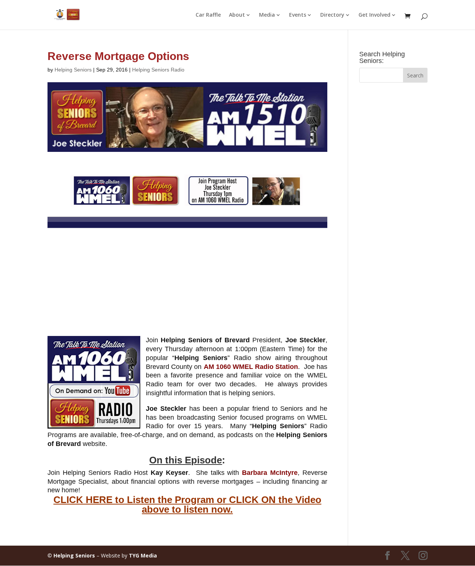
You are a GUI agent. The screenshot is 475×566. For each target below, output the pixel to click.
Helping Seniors (73, 70)
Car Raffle (208, 15)
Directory (332, 15)
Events (297, 15)
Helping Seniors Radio (158, 70)
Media (267, 15)
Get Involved (374, 15)
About (237, 15)
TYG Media (143, 555)
